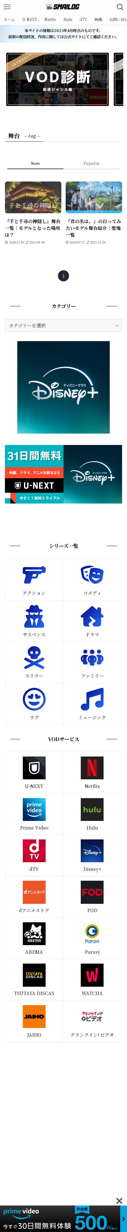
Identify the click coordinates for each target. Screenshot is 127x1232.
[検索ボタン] (120, 7)
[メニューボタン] (7, 7)
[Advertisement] (63, 1114)
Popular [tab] (92, 163)
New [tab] (35, 163)
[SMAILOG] (63, 7)
